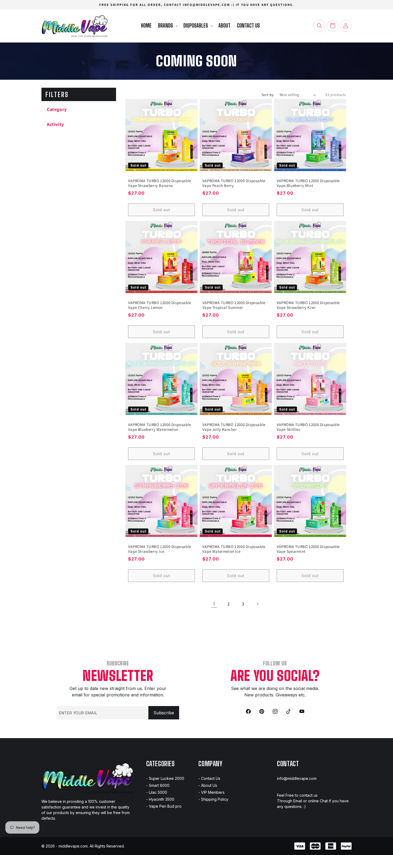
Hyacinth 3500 (161, 799)
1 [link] (214, 604)
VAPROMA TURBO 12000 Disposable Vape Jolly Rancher (233, 427)
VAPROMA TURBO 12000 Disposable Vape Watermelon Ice (233, 549)
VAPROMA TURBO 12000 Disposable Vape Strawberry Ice (159, 549)
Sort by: (267, 94)
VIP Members (213, 792)
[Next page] (257, 604)
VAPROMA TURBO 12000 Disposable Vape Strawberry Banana (159, 183)
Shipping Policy (214, 799)
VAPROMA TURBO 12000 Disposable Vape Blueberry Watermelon (159, 427)
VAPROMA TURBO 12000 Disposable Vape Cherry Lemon (159, 305)
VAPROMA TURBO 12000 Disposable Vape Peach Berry (233, 183)
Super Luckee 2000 (166, 778)
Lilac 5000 (158, 792)
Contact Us (210, 778)
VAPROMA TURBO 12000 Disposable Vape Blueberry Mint (308, 183)
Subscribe (163, 712)
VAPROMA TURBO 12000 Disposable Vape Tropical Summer (233, 305)
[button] (167, 25)
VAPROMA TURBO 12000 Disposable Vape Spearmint (308, 549)
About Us (209, 785)
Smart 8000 (159, 785)
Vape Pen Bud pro (165, 806)
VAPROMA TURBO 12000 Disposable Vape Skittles (308, 427)
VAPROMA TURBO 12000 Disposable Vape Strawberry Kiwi (308, 305)
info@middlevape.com (297, 778)
